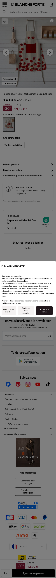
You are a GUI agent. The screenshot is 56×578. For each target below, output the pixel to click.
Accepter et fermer (44, 310)
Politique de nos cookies (11, 303)
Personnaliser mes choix (8, 310)
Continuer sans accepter (26, 310)
